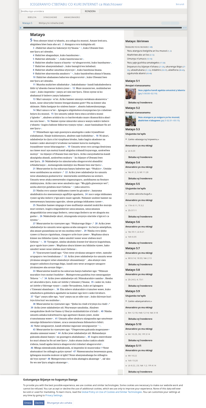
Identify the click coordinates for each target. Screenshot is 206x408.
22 (66, 172)
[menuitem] (183, 11)
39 (32, 307)
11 (34, 84)
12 (73, 88)
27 (34, 223)
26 (41, 216)
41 (56, 318)
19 (69, 146)
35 (92, 282)
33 (34, 271)
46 (32, 347)
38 (34, 303)
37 (32, 296)
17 (34, 132)
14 (34, 110)
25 (34, 205)
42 (32, 325)
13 (34, 99)
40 (102, 311)
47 (74, 351)
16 (48, 121)
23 (34, 190)
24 (86, 194)
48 (49, 358)
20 (43, 161)
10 (34, 77)
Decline (39, 402)
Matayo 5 (27, 23)
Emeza (27, 402)
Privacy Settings (53, 395)
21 (34, 168)
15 (52, 113)
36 (58, 289)
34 (45, 278)
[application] (103, 28)
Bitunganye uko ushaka (59, 402)
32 (65, 256)
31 (34, 252)
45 (89, 336)
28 (96, 223)
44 (59, 333)
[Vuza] (21, 28)
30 (45, 241)
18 (97, 135)
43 (34, 329)
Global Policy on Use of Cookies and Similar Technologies (112, 392)
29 (85, 230)
